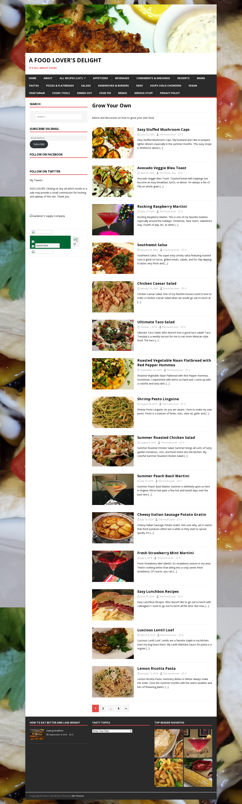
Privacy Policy (170, 93)
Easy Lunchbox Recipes (158, 591)
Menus (122, 93)
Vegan (192, 85)
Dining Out (84, 93)
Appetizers (100, 78)
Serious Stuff (143, 93)
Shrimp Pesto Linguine (158, 399)
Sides (139, 85)
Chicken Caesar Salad (156, 283)
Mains (201, 78)
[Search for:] (59, 117)
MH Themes (78, 795)
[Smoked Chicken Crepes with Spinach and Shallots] (168, 743)
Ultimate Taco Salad (156, 322)
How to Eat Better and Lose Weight (55, 722)
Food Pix (105, 93)
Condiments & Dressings (153, 78)
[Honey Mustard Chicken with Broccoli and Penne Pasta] (168, 772)
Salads (86, 85)
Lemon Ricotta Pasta (156, 668)
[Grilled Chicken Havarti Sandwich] (198, 772)
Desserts (183, 78)
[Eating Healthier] (37, 738)
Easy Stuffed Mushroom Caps (163, 129)
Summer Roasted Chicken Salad (166, 437)
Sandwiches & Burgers (113, 85)
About (48, 78)
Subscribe (38, 144)
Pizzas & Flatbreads (60, 85)
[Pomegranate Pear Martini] (198, 743)
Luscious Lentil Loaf (155, 630)
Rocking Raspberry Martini (162, 206)
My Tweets (36, 180)
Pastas (34, 85)
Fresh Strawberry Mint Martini (165, 552)
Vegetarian (37, 93)
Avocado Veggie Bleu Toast (161, 167)
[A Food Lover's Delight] (121, 51)
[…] (161, 148)
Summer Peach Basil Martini (163, 475)
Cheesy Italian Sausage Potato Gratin (171, 514)
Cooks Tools (61, 93)
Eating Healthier (55, 730)
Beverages (122, 78)
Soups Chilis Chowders (165, 85)
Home (32, 78)
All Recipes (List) (71, 78)
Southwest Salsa (152, 244)
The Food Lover (167, 134)
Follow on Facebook (46, 154)
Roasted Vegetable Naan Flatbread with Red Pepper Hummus (174, 362)
